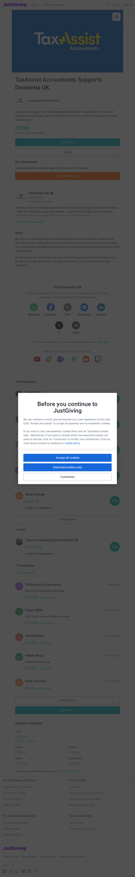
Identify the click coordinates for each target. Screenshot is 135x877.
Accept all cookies (67, 457)
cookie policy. (73, 443)
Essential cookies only (67, 467)
